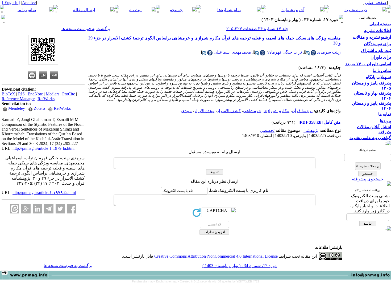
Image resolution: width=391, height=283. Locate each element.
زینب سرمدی (329, 52)
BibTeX (8, 94)
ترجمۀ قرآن (302, 110)
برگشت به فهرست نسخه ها (85, 28)
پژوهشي (310, 130)
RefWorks (46, 98)
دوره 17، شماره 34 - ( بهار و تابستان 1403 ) (239, 265)
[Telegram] (48, 208)
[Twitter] (60, 208)
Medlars (52, 94)
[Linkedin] (37, 208)
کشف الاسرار (229, 110)
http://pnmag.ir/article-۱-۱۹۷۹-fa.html (44, 192)
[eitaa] (14, 208)
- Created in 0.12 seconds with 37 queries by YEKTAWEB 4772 (218, 281)
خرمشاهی (252, 110)
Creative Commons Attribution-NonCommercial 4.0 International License (216, 256)
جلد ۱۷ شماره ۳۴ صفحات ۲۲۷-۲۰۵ (257, 28)
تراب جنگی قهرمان (285, 52)
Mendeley (16, 108)
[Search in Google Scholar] (313, 54)
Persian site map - (144, 281)
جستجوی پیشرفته (367, 179)
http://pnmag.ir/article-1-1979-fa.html (43, 148)
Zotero (39, 108)
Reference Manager (18, 98)
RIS (21, 94)
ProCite (68, 94)
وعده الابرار (204, 110)
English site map (167, 281)
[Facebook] (71, 208)
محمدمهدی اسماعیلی (232, 52)
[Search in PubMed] (307, 54)
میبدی (186, 110)
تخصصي (267, 130)
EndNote (35, 94)
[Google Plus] (26, 208)
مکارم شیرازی (276, 110)
